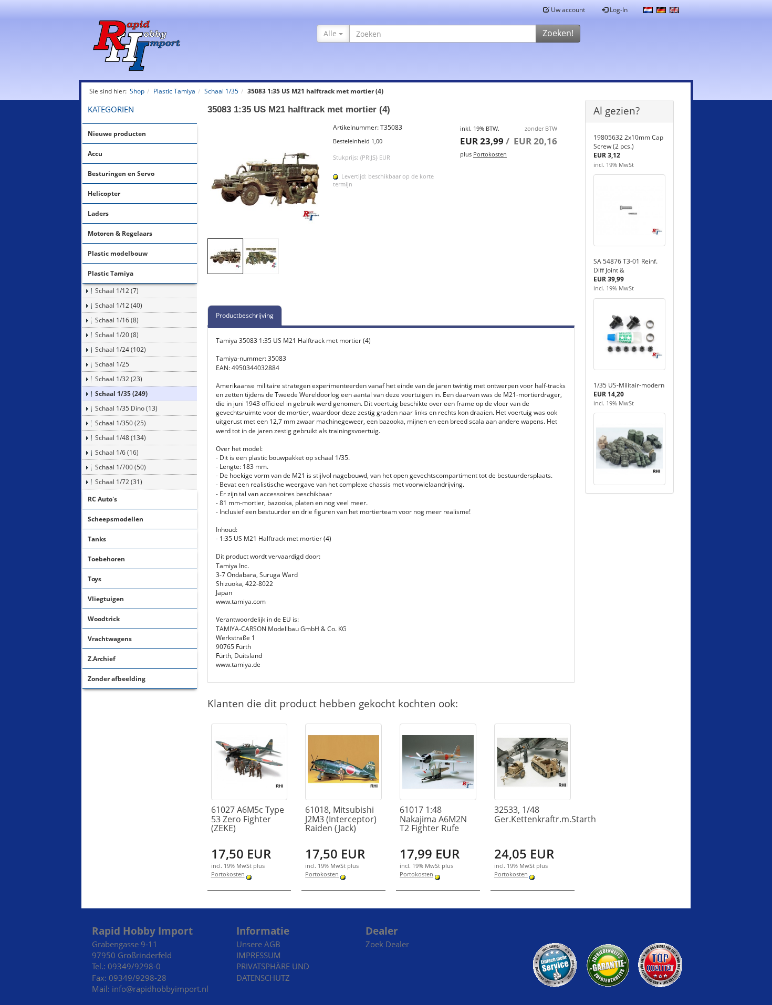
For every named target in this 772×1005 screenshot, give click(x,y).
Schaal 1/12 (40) (118, 305)
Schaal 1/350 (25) (120, 422)
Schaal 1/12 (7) (117, 290)
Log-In (618, 9)
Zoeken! (558, 33)
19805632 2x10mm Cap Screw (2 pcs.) (628, 142)
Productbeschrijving (245, 315)
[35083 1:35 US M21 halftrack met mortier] (265, 180)
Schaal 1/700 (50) (120, 467)
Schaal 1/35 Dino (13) (126, 408)
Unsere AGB (258, 944)
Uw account (567, 9)
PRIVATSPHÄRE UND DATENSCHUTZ (272, 971)
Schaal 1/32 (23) (118, 378)
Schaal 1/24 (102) (120, 349)
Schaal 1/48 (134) (120, 437)
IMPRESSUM (258, 955)
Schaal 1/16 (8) (117, 320)
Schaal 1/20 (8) (117, 334)
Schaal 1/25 (112, 364)
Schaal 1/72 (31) (118, 481)
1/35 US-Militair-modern (628, 385)
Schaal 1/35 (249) (121, 393)
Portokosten (490, 154)
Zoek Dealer (387, 944)
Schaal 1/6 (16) (117, 452)
